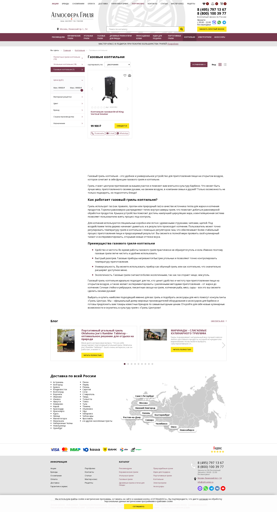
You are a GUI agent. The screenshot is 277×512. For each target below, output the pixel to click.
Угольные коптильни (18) (65, 64)
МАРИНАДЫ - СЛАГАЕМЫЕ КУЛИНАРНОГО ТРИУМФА (189, 332)
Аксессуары (219, 37)
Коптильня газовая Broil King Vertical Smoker (107, 112)
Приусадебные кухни (143, 37)
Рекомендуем (58, 37)
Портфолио (138, 3)
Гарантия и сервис (119, 3)
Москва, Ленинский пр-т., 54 (73, 29)
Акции (55, 3)
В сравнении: (199, 64)
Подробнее (172, 43)
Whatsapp (205, 488)
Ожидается (122, 126)
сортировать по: (95, 65)
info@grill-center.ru (205, 482)
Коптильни (189, 37)
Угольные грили (88, 37)
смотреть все (217, 321)
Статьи (164, 3)
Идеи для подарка (157, 37)
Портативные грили (174, 37)
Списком (225, 64)
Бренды (65, 3)
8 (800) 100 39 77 (211, 13)
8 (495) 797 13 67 (211, 9)
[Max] (214, 22)
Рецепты (191, 3)
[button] (92, 88)
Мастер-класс (177, 3)
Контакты (152, 3)
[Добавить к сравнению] (129, 75)
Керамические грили (74, 37)
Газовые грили (101, 37)
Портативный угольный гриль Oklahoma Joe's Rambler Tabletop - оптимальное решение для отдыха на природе (107, 335)
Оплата (91, 3)
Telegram (211, 488)
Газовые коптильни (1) (64, 69)
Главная (67, 50)
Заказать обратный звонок (211, 29)
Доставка (103, 3)
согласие (203, 499)
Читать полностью (93, 355)
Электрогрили (204, 37)
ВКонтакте (217, 488)
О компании (78, 3)
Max (200, 488)
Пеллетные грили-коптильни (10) (67, 58)
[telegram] (224, 22)
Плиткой (220, 64)
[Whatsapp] (219, 22)
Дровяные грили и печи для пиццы (121, 37)
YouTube (223, 488)
